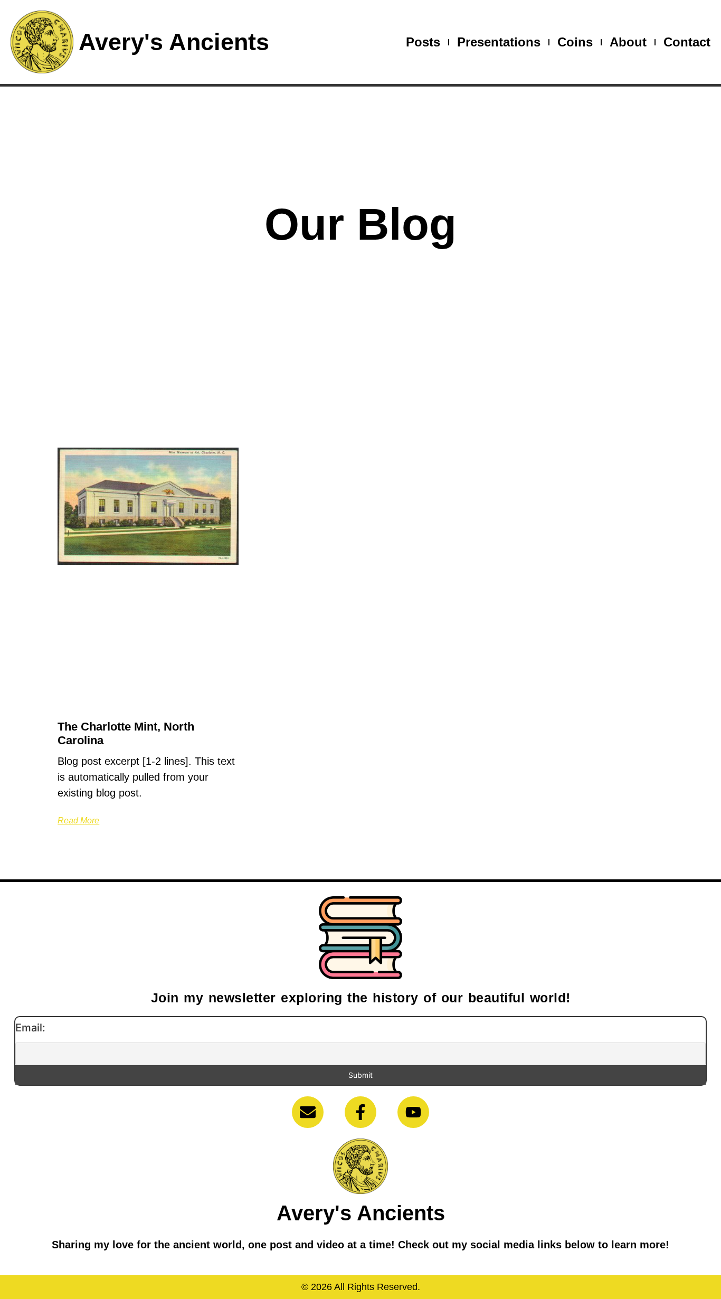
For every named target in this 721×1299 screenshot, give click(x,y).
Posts (423, 42)
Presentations (498, 42)
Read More (78, 820)
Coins (575, 42)
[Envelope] (308, 1112)
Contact (686, 42)
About (628, 42)
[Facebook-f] (360, 1112)
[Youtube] (413, 1112)
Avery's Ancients (174, 42)
